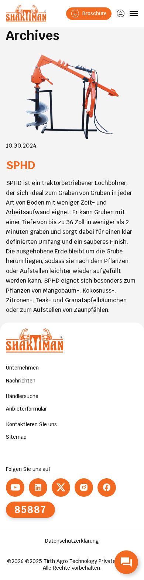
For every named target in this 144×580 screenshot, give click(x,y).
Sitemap (16, 437)
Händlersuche (22, 396)
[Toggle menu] (133, 13)
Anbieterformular (26, 408)
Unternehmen (22, 367)
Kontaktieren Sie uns (31, 424)
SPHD (20, 165)
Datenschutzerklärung (72, 540)
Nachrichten (20, 380)
